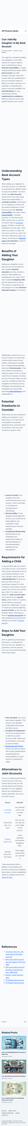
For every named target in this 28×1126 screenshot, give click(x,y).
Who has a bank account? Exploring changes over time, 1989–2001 (15, 969)
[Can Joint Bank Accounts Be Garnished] (14, 1067)
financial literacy (16, 391)
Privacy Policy (12, 1110)
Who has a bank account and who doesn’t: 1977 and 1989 (15, 962)
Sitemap (17, 1113)
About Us (4, 1110)
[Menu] (25, 31)
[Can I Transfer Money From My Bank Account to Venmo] (14, 1089)
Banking (4, 52)
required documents (15, 615)
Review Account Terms (14, 746)
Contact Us (5, 1115)
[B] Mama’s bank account (15, 980)
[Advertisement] (14, 14)
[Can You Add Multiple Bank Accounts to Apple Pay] (14, 1043)
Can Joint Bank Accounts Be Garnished (14, 1076)
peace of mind (7, 877)
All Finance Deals (10, 31)
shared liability (7, 215)
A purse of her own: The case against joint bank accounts (14, 954)
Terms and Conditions (7, 1113)
